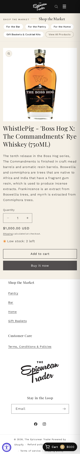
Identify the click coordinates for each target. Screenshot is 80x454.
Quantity (9, 209)
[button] (56, 6)
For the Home (62, 26)
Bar (10, 302)
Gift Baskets (17, 321)
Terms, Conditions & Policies (29, 346)
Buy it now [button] (40, 265)
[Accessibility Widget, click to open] (6, 447)
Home (12, 311)
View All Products (60, 34)
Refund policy (36, 444)
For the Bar (13, 26)
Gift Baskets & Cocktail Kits (23, 34)
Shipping (8, 234)
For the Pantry (37, 26)
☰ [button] (64, 7)
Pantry (13, 293)
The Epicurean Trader (38, 439)
